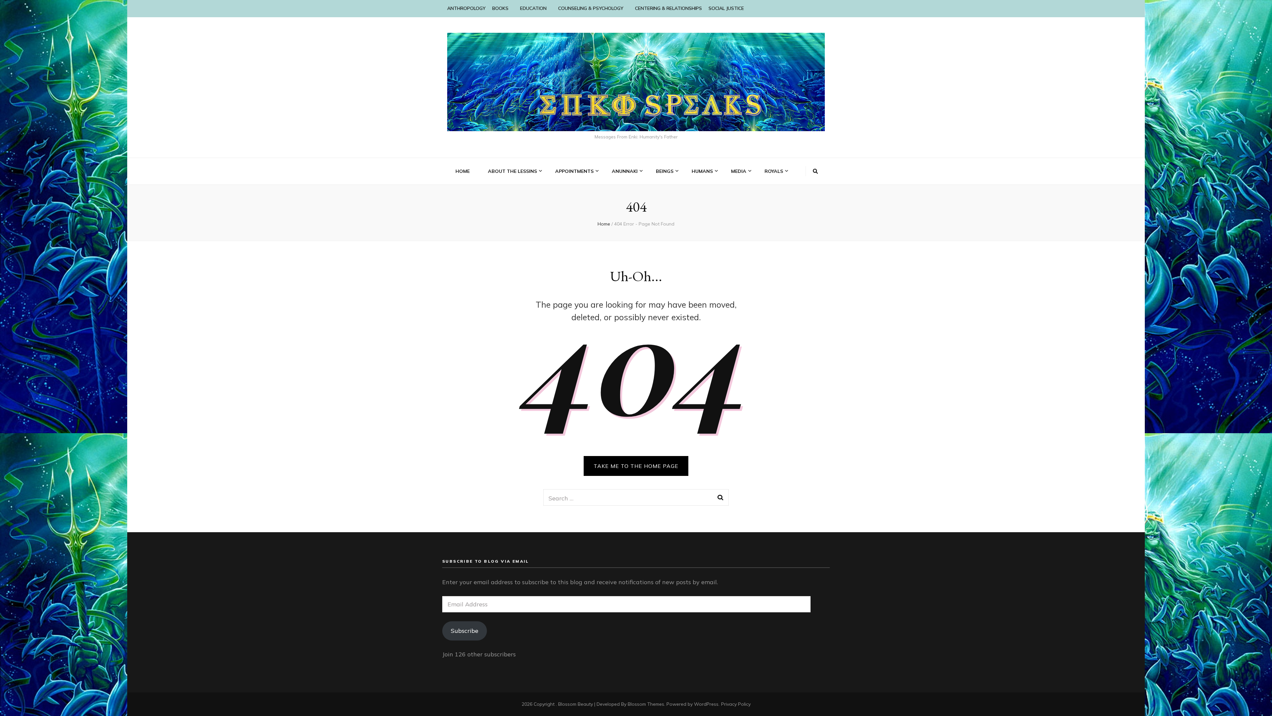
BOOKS (500, 8)
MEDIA (738, 171)
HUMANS (702, 171)
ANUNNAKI (625, 171)
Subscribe (464, 631)
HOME (462, 171)
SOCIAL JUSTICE (726, 8)
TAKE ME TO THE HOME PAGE (636, 466)
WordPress (706, 704)
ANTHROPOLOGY (466, 8)
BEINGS (664, 171)
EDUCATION (533, 8)
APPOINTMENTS (574, 171)
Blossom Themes (646, 704)
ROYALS (774, 171)
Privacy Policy (736, 704)
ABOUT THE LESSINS (512, 171)
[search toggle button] (815, 171)
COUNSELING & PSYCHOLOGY (590, 8)
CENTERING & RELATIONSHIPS (668, 8)
